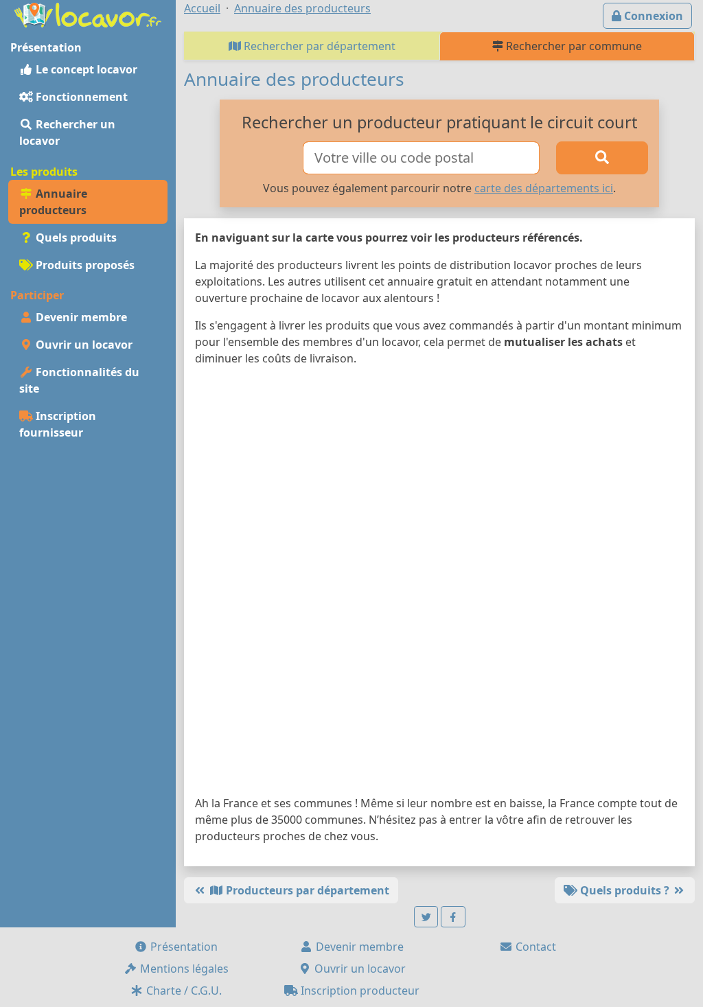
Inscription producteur (358, 990)
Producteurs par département (306, 890)
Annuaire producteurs (53, 202)
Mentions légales (183, 968)
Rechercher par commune (572, 46)
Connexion (652, 15)
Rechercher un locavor (67, 132)
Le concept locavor (85, 69)
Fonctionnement (80, 96)
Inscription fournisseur (57, 424)
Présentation (183, 946)
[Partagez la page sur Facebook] (453, 916)
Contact (534, 946)
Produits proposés (84, 265)
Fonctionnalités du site (79, 380)
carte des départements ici (543, 188)
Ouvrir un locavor (82, 344)
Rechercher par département (318, 46)
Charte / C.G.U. (182, 990)
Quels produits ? (624, 890)
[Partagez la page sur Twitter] (426, 916)
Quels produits (75, 237)
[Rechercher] (602, 157)
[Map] (439, 583)
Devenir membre (80, 317)
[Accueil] (87, 13)
